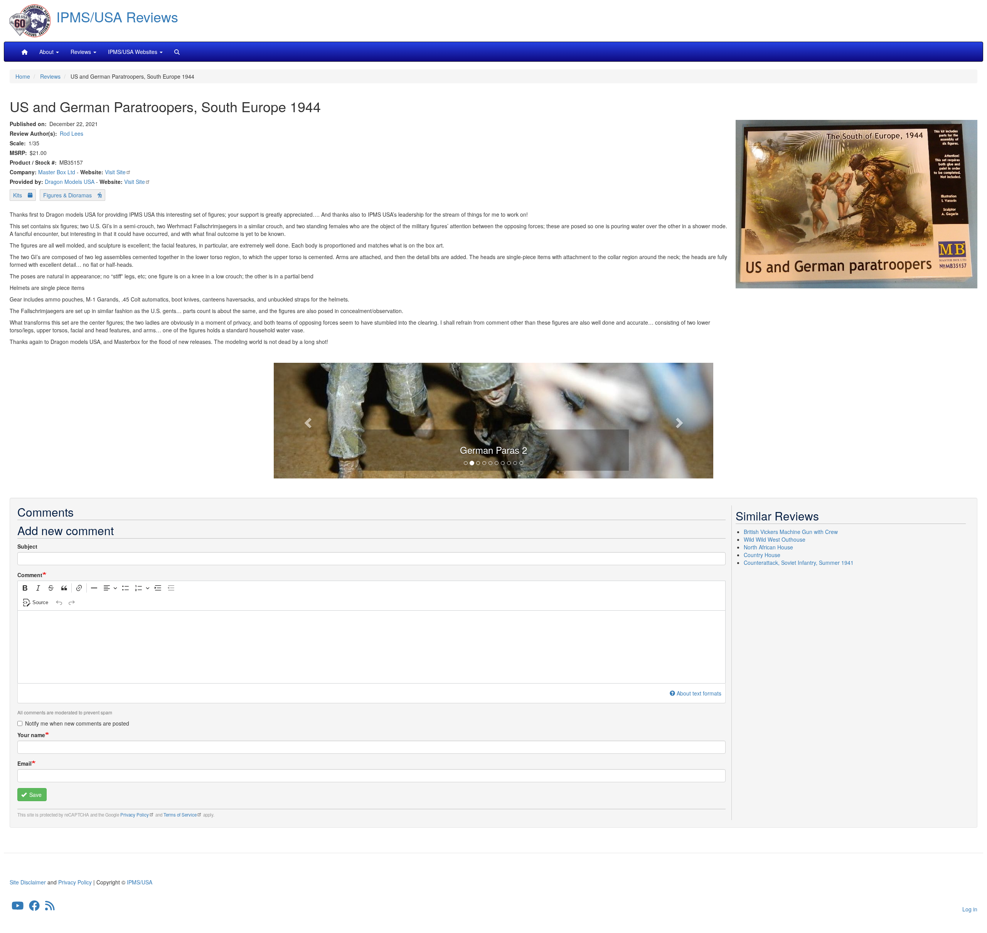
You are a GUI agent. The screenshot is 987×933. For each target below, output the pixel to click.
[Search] (176, 51)
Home (22, 76)
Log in (969, 909)
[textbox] (371, 647)
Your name (31, 735)
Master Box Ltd (56, 172)
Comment (29, 575)
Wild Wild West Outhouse (774, 539)
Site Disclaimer (28, 882)
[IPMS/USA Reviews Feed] (50, 907)
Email (24, 763)
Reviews (50, 76)
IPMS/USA (139, 882)
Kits (17, 195)
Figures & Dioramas (67, 195)
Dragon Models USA (69, 181)
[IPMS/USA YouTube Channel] (18, 907)
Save (35, 794)
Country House (762, 555)
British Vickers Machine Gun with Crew (791, 532)
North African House (768, 547)
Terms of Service (180, 815)
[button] (493, 419)
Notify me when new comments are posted (77, 723)
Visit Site (115, 172)
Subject (27, 546)
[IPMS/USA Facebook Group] (34, 907)
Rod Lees (71, 133)
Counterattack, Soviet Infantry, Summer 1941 (799, 562)
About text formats (699, 693)
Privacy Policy (134, 815)
